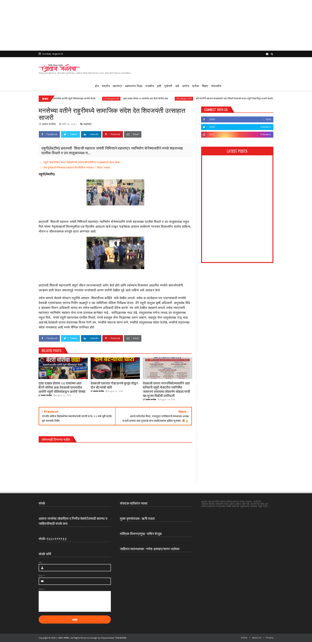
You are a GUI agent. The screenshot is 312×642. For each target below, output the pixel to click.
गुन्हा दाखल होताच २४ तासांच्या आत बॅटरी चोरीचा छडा (128, 98)
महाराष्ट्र (117, 86)
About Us (256, 638)
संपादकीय (216, 86)
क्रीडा (195, 86)
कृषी (159, 86)
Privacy (269, 638)
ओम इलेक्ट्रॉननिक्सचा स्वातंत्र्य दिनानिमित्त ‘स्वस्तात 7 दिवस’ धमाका (76, 167)
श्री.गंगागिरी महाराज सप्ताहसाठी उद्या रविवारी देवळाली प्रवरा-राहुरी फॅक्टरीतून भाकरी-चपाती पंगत (219, 98)
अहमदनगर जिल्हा (133, 86)
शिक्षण (205, 86)
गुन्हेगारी (168, 86)
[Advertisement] (108, 25)
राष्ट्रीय (106, 86)
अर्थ (177, 86)
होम (97, 86)
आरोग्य (185, 86)
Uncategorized (94, 98)
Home (244, 638)
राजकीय (149, 86)
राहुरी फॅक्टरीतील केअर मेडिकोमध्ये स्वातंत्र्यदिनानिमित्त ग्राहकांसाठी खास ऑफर (81, 162)
